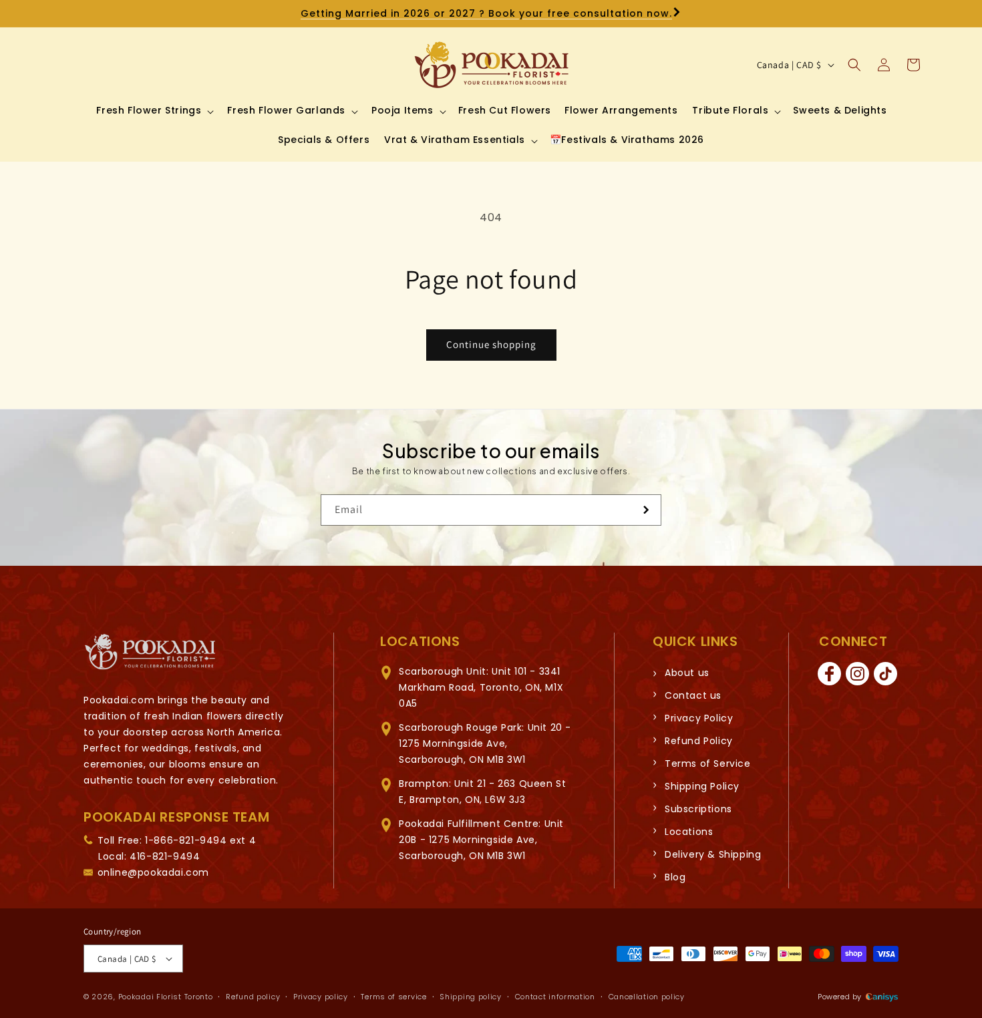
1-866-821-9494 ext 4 (200, 839)
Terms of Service (708, 763)
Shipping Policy (702, 786)
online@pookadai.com (153, 871)
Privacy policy (320, 996)
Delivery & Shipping (713, 854)
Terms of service (393, 996)
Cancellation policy (647, 996)
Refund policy (253, 996)
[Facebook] (829, 674)
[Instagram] (857, 674)
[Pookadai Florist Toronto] (150, 652)
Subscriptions (698, 809)
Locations (689, 831)
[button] (153, 110)
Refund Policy (699, 740)
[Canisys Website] (881, 996)
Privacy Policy (699, 718)
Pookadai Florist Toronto (165, 996)
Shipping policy (471, 996)
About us (687, 672)
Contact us (693, 695)
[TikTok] (885, 674)
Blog (675, 877)
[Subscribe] (646, 510)
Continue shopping (491, 344)
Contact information (555, 996)
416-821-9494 (165, 855)
